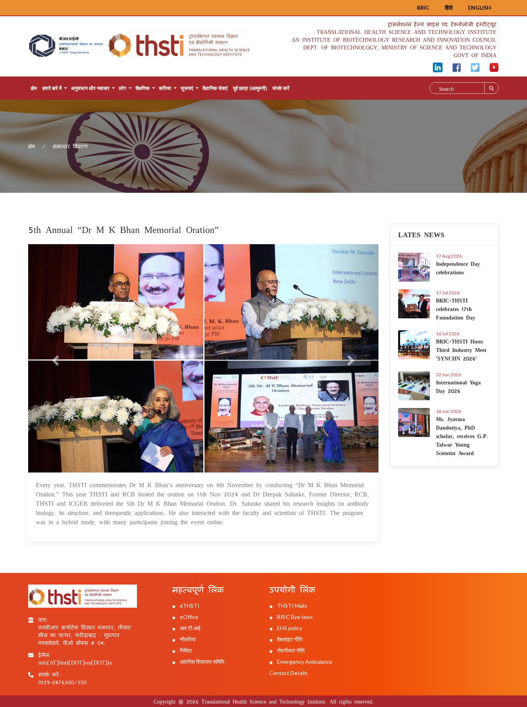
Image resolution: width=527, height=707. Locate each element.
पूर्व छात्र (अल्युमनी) (250, 88)
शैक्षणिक (142, 88)
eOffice (188, 617)
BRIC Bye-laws (294, 617)
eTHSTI (189, 605)
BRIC (423, 7)
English (479, 7)
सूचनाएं (187, 88)
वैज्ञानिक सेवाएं (215, 88)
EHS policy (289, 628)
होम (34, 88)
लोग (122, 88)
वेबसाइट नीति (289, 639)
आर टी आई (190, 628)
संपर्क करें (280, 88)
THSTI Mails (291, 605)
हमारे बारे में (52, 88)
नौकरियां (187, 639)
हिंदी (449, 7)
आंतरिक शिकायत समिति (202, 661)
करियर (165, 88)
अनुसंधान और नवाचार (90, 88)
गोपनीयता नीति (290, 650)
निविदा (185, 650)
